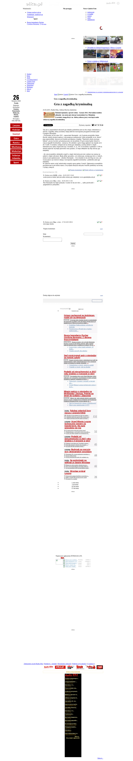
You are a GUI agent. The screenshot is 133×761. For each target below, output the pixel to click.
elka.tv (29, 89)
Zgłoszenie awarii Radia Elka (33, 664)
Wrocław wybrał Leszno (75, 472)
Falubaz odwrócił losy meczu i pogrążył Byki (78, 411)
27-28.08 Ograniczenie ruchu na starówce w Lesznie (67, 12)
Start (55, 94)
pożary (89, 16)
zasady (101, 228)
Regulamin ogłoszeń (64, 664)
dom (28, 91)
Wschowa (16, 147)
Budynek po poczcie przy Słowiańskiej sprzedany (78, 450)
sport (89, 18)
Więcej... (100, 758)
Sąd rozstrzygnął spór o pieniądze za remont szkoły (80, 356)
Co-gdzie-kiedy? (32, 80)
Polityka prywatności (79, 664)
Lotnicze (67, 342)
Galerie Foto (31, 81)
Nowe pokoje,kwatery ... (71, 563)
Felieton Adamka (16, 156)
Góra (16, 138)
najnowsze (90, 12)
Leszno (16, 125)
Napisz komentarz (76, 170)
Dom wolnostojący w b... (72, 561)
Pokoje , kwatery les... (71, 564)
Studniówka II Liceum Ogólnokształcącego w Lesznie (105, 92)
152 (95, 416)
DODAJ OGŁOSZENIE (73, 672)
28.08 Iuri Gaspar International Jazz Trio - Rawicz (67, 20)
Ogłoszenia (30, 83)
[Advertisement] (73, 54)
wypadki (90, 14)
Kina (28, 76)
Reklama (30, 87)
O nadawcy (91, 664)
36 (95, 476)
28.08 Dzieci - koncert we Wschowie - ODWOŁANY (67, 19)
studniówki (91, 20)
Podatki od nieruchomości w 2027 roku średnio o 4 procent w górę (80, 372)
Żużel (67, 411)
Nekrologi (30, 85)
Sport (16, 162)
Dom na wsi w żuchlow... (72, 559)
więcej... (117, 36)
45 (95, 444)
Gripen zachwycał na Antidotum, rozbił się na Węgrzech (35, 14)
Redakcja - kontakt (50, 664)
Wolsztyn (16, 151)
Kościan (16, 129)
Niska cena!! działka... (71, 566)
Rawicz (16, 142)
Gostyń (16, 134)
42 (95, 465)
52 (95, 431)
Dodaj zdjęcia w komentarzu (93, 170)
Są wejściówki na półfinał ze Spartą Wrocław (77, 461)
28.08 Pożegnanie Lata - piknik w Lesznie (67, 13)
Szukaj (29, 74)
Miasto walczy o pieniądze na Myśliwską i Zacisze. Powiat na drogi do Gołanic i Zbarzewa (79, 393)
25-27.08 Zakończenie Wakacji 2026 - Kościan (67, 10)
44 (95, 455)
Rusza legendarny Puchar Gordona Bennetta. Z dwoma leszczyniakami (36, 24)
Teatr (28, 78)
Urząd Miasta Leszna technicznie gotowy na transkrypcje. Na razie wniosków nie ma (78, 424)
